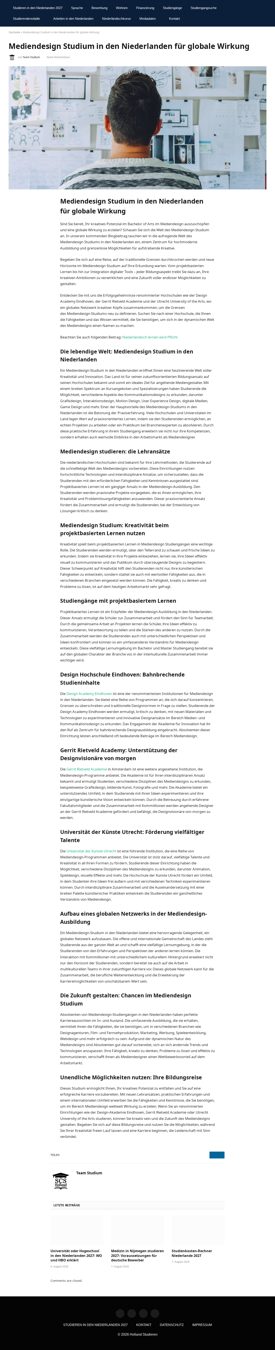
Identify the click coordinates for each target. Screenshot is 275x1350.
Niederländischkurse (116, 18)
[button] (262, 13)
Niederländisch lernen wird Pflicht (150, 337)
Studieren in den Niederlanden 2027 (38, 8)
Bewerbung (99, 8)
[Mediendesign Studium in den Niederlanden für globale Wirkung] (137, 127)
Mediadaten (147, 18)
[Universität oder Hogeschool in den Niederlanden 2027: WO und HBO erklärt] (76, 1230)
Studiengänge (172, 8)
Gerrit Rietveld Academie (86, 769)
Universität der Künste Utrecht (91, 851)
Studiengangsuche (204, 8)
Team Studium (31, 57)
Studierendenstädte (26, 18)
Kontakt (174, 18)
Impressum (202, 1325)
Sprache (77, 8)
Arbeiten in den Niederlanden (73, 18)
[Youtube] (155, 1313)
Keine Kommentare (58, 57)
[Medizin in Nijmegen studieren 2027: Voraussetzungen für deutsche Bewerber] (137, 1230)
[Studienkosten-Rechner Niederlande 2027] (198, 1230)
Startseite (14, 32)
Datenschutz (172, 1325)
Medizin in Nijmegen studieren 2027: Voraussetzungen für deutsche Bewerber (137, 1256)
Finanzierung (145, 8)
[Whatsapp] (131, 1313)
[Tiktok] (143, 1313)
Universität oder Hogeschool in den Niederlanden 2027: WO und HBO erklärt (76, 1256)
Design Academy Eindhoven (89, 693)
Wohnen (122, 8)
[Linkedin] (120, 1313)
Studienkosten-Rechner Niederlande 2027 (192, 1253)
